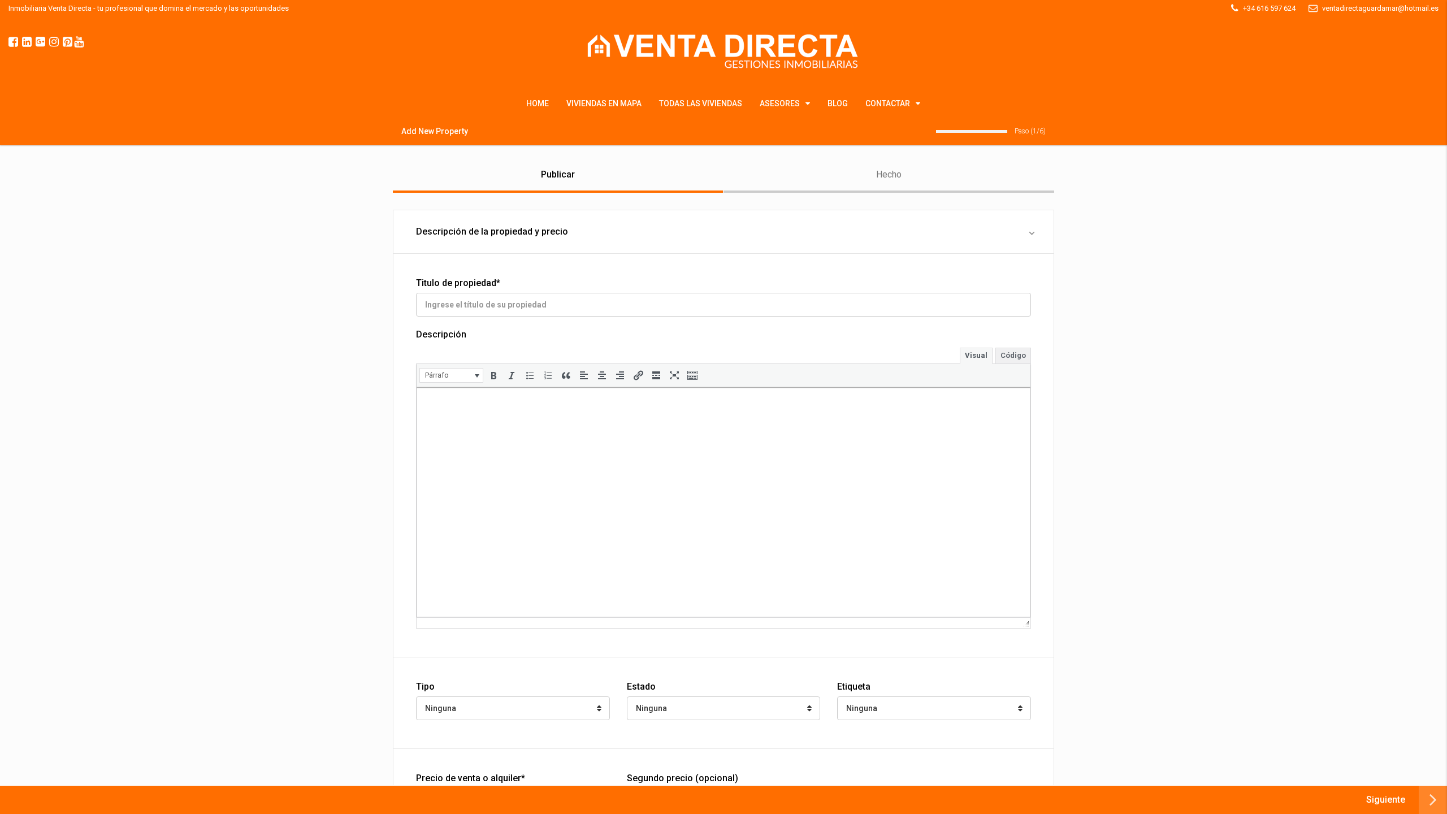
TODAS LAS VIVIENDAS (700, 103)
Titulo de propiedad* (458, 283)
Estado (641, 686)
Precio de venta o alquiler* (470, 778)
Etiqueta (853, 686)
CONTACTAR (887, 103)
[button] (451, 375)
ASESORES (780, 103)
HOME (537, 103)
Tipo (425, 686)
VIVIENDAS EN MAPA (604, 103)
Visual (976, 355)
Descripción (441, 334)
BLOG (838, 103)
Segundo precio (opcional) (682, 778)
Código (1013, 355)
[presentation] (451, 375)
